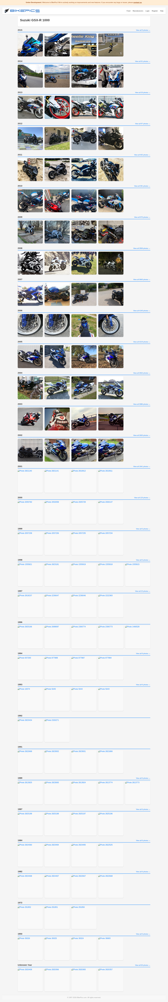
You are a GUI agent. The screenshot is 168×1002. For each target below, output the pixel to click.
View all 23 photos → (142, 591)
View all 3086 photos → (141, 404)
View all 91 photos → (142, 61)
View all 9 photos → (143, 30)
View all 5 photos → (143, 529)
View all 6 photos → (143, 560)
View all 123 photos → (142, 498)
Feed (128, 11)
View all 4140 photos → (141, 311)
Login (147, 11)
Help (161, 11)
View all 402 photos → (142, 155)
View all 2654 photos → (141, 373)
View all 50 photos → (142, 965)
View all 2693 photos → (141, 435)
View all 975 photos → (142, 217)
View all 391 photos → (142, 186)
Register (155, 11)
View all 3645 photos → (141, 279)
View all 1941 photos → (141, 466)
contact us (137, 2)
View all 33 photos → (142, 92)
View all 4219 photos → (141, 342)
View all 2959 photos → (141, 248)
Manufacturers (138, 11)
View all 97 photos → (142, 124)
